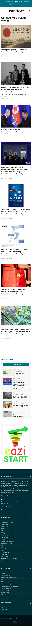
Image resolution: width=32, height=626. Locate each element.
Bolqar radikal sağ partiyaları (18, 374)
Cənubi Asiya (5, 590)
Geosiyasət (5, 537)
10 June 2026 (5, 98)
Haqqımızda (5, 607)
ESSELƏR (16, 401)
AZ (20, 4)
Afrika (3, 573)
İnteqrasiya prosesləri (8, 541)
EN (23, 4)
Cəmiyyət (4, 554)
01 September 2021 (18, 394)
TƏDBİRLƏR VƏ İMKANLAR (21, 411)
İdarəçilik (4, 548)
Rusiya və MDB (6, 588)
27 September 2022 (6, 218)
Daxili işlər (5, 524)
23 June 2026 (5, 56)
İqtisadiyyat (5, 526)
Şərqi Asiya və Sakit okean (9, 577)
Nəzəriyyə (5, 556)
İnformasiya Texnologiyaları (9, 558)
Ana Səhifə (14, 622)
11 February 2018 (6, 338)
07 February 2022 (18, 413)
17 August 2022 (17, 381)
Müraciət (4, 609)
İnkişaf (4, 533)
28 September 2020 (6, 298)
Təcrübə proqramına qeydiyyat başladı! (19, 415)
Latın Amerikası (6, 582)
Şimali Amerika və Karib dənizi (10, 586)
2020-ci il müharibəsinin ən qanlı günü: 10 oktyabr (21, 396)
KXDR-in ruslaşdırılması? (10, 130)
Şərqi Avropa (5, 579)
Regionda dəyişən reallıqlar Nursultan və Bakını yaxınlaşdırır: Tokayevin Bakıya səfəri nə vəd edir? (21, 385)
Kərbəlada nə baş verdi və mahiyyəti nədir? (20, 406)
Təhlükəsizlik (5, 552)
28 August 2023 (17, 371)
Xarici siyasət (5, 535)
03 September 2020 (18, 403)
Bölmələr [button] (11, 4)
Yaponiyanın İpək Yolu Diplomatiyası (14, 50)
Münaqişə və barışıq (7, 522)
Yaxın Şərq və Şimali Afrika (9, 584)
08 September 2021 (6, 258)
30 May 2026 (4, 136)
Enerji (3, 528)
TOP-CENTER (10, 619)
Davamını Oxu (5, 496)
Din (3, 550)
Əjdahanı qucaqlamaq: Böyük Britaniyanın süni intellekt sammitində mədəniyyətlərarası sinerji (15, 170)
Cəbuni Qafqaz (6, 594)
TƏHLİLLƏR (16, 369)
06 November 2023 (6, 178)
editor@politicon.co (8, 506)
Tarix (3, 539)
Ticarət (4, 560)
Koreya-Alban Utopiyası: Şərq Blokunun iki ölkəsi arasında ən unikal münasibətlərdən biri (15, 90)
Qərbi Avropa (5, 592)
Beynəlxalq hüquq (7, 543)
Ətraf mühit (5, 530)
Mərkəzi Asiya (6, 575)
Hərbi (3, 545)
